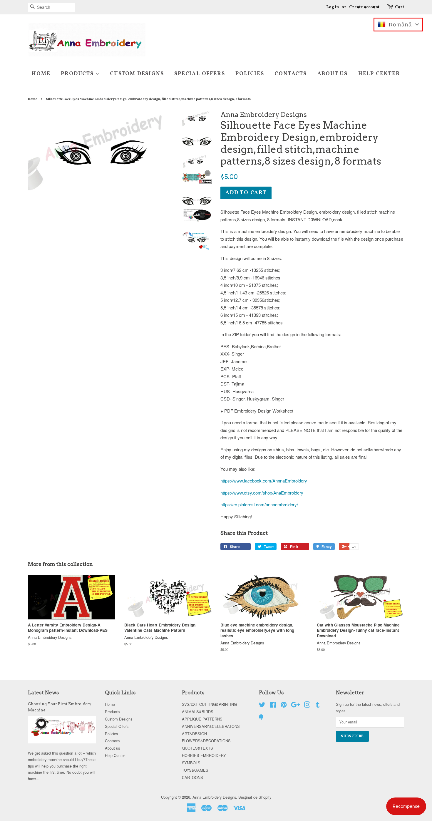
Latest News (43, 693)
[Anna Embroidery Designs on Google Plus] (295, 705)
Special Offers (199, 74)
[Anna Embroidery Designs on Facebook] (272, 705)
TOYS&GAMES (195, 770)
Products (78, 74)
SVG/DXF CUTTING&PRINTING (209, 704)
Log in (332, 7)
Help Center (379, 74)
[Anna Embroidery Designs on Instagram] (307, 705)
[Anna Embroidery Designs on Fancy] (261, 718)
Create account (364, 7)
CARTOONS (192, 777)
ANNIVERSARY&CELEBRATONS (211, 726)
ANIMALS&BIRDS (197, 711)
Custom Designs (137, 74)
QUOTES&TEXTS (197, 748)
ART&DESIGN (194, 733)
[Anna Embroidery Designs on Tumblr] (317, 705)
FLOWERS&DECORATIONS (206, 740)
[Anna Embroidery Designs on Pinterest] (283, 705)
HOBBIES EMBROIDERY (204, 755)
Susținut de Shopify (254, 797)
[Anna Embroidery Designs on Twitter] (262, 705)
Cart (399, 7)
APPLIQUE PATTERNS (202, 719)
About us (332, 74)
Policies (249, 74)
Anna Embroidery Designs (214, 797)
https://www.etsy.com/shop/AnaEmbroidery (261, 493)
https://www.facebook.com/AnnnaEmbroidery (263, 480)
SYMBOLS (191, 762)
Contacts (290, 74)
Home (41, 74)
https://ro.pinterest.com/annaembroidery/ (259, 504)
